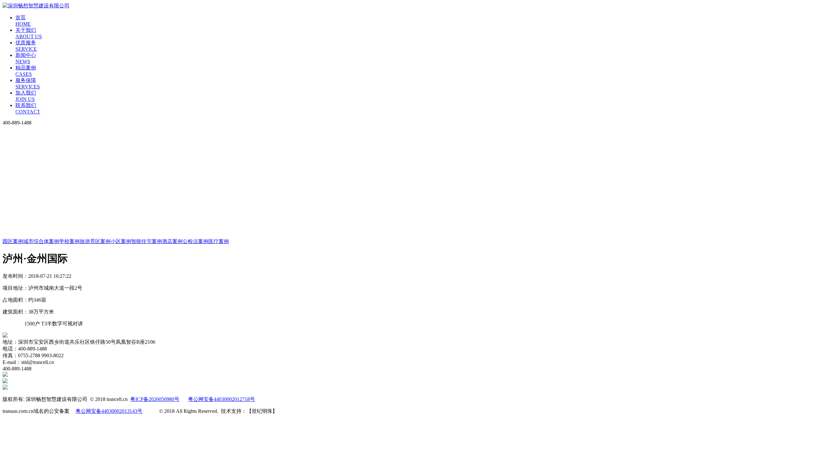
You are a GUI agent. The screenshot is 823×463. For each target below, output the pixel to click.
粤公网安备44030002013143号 (109, 411)
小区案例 (121, 241)
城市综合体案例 (41, 241)
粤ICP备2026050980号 (154, 399)
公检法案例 (195, 241)
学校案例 (69, 241)
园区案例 (13, 241)
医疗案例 (218, 241)
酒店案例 (172, 241)
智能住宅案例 (146, 241)
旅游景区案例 (95, 241)
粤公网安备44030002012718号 (221, 399)
